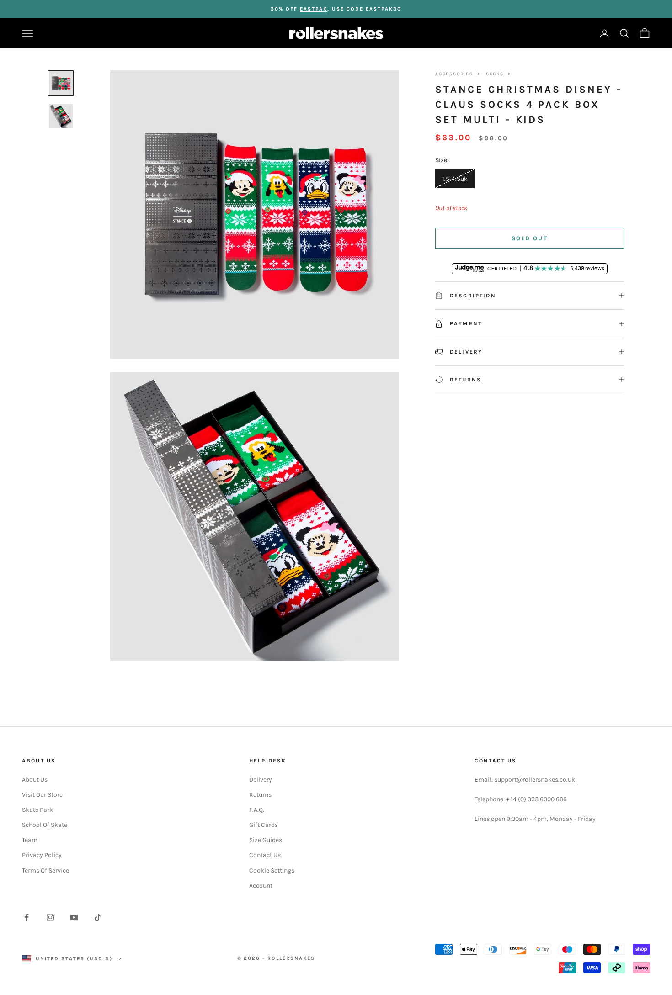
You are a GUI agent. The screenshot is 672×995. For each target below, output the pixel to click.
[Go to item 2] (61, 116)
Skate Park (37, 810)
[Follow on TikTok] (97, 917)
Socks (495, 74)
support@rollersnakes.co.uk (534, 779)
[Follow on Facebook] (26, 917)
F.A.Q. (256, 810)
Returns (260, 795)
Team (29, 840)
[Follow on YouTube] (74, 917)
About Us (35, 779)
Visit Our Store (42, 795)
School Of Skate (44, 825)
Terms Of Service (45, 870)
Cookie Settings (271, 870)
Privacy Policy (42, 855)
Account (260, 885)
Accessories (454, 74)
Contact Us (265, 855)
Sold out (530, 238)
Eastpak (313, 9)
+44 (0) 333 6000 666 (536, 799)
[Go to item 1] (61, 83)
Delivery (260, 779)
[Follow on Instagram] (50, 917)
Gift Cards (263, 825)
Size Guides (265, 840)
